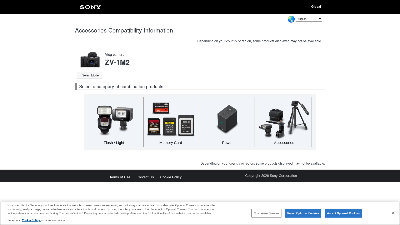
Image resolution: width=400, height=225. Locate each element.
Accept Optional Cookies (343, 213)
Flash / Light (114, 143)
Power (227, 143)
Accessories (284, 143)
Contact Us (145, 177)
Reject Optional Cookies (303, 213)
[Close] (393, 213)
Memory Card (170, 143)
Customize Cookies (266, 213)
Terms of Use (119, 177)
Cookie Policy (171, 177)
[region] (200, 213)
